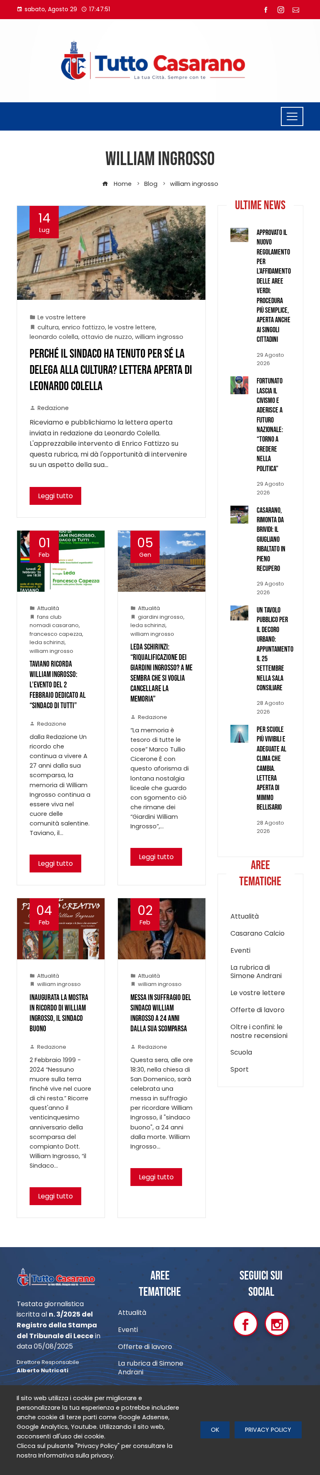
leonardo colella (54, 337)
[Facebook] (245, 1323)
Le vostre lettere (62, 317)
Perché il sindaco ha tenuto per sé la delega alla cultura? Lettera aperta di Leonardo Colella (111, 370)
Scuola (241, 1052)
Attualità (48, 608)
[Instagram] (277, 1323)
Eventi (240, 950)
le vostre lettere (131, 327)
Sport (239, 1069)
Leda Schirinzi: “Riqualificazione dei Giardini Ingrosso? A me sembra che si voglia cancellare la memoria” (161, 673)
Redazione (53, 408)
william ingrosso (159, 337)
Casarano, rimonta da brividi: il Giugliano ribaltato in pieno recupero (271, 539)
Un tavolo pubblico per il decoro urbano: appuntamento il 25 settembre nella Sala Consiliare (275, 649)
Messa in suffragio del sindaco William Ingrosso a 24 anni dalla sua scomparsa (160, 1013)
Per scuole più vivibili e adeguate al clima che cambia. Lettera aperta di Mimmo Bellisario (271, 768)
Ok (215, 1430)
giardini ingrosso (160, 616)
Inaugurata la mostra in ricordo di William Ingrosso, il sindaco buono (59, 1013)
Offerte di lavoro (257, 1010)
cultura (48, 327)
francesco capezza (56, 633)
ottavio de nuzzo (106, 337)
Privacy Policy (268, 1430)
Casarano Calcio (257, 933)
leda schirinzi (47, 642)
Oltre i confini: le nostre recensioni (259, 1031)
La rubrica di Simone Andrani (256, 972)
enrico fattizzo (83, 327)
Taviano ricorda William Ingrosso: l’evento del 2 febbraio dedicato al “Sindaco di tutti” (58, 685)
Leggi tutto (55, 496)
